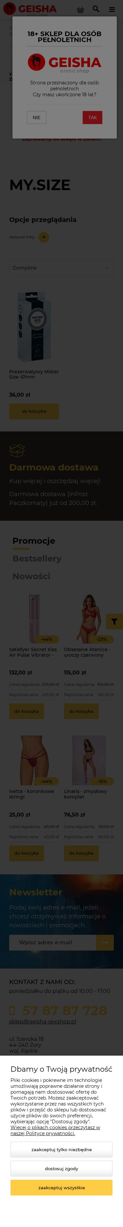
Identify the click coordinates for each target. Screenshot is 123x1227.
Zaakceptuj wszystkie (61, 1187)
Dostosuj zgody (61, 1168)
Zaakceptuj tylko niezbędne (61, 1149)
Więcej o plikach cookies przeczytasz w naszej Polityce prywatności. (55, 1130)
